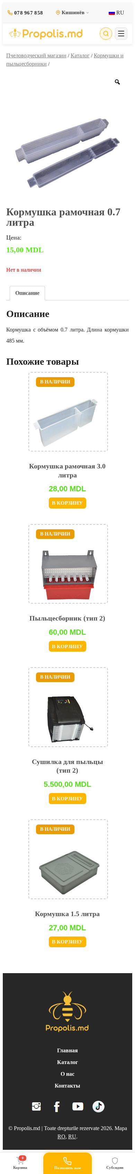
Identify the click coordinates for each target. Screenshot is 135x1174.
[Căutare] (106, 33)
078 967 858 (28, 13)
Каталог (80, 55)
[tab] (27, 293)
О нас (67, 1074)
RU (119, 13)
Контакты (67, 1086)
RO (61, 1136)
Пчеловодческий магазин (36, 55)
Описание (27, 293)
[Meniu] (121, 33)
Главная (67, 1050)
